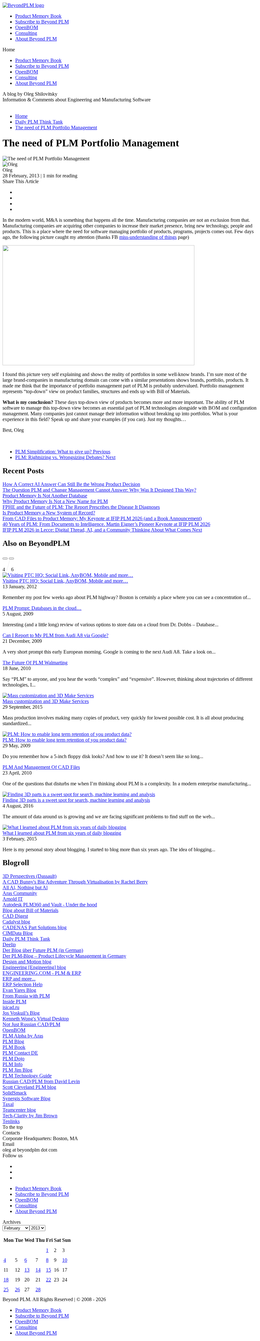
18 (6, 1279)
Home (21, 116)
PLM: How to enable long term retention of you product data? (65, 740)
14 (38, 1270)
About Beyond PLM (36, 39)
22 (48, 1279)
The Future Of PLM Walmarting (35, 662)
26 (17, 1289)
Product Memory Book (38, 16)
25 (6, 1289)
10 (64, 1260)
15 (48, 1270)
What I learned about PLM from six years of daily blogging (62, 833)
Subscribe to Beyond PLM (42, 21)
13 (26, 1270)
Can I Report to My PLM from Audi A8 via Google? (55, 635)
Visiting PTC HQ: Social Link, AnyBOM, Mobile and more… (65, 581)
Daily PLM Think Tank (39, 122)
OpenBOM (26, 27)
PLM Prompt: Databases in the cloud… (42, 608)
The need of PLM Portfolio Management (56, 127)
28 (38, 1289)
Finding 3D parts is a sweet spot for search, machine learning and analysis (76, 800)
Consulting (26, 33)
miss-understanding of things (148, 237)
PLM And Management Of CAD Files (41, 767)
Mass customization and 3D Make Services (46, 701)
